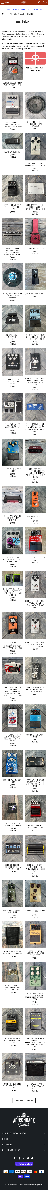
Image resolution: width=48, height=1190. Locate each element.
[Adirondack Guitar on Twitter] (32, 1158)
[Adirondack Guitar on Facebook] (20, 1158)
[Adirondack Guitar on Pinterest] (28, 1158)
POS (23, 1184)
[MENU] (1, 2)
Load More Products (24, 1100)
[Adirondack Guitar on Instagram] (24, 1158)
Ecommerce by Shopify (35, 1184)
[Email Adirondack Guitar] (16, 1158)
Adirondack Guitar (15, 1184)
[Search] (39, 2)
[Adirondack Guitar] (24, 2)
